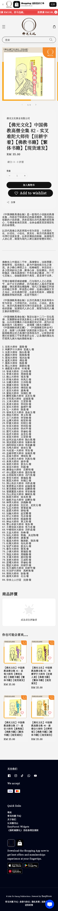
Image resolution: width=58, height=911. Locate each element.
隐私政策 (36, 901)
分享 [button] (13, 202)
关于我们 (11, 819)
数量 (9, 170)
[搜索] (51, 40)
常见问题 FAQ (14, 815)
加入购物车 (29, 184)
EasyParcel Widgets (18, 826)
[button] (3, 26)
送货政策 (29, 904)
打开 (53, 4)
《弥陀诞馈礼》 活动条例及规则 (23, 830)
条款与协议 (25, 901)
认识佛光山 (12, 823)
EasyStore (47, 896)
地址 (9, 812)
